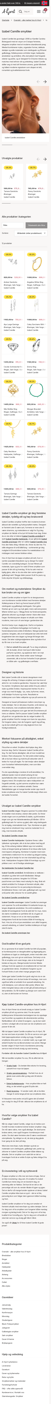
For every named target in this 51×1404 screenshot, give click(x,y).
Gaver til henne (8, 1339)
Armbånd (5, 1263)
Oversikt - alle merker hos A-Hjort (27, 20)
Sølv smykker (7, 1335)
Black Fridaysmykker (10, 1324)
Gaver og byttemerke (10, 1373)
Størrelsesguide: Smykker (12, 1396)
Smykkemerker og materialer (14, 1381)
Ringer (4, 1259)
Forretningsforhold (9, 1385)
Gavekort (5, 1369)
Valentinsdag (7, 1309)
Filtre (5, 225)
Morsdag (5, 1316)
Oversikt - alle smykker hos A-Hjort (16, 1252)
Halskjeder (6, 1267)
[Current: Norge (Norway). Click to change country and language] (44, 3)
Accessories (7, 1278)
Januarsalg (6, 1305)
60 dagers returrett (30, 3)
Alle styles (6, 1286)
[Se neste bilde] (45, 81)
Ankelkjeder (7, 1271)
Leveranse (6, 1366)
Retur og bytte (8, 1377)
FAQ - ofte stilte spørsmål (12, 1388)
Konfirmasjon (7, 1312)
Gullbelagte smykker (10, 1331)
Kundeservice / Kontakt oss (13, 1392)
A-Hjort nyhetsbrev (9, 1362)
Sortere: (5, 233)
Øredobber (6, 1255)
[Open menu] (39, 11)
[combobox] (27, 11)
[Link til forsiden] (8, 11)
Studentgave (7, 1320)
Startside (5, 20)
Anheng (5, 1274)
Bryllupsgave (7, 1343)
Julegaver (6, 1328)
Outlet (4, 1282)
